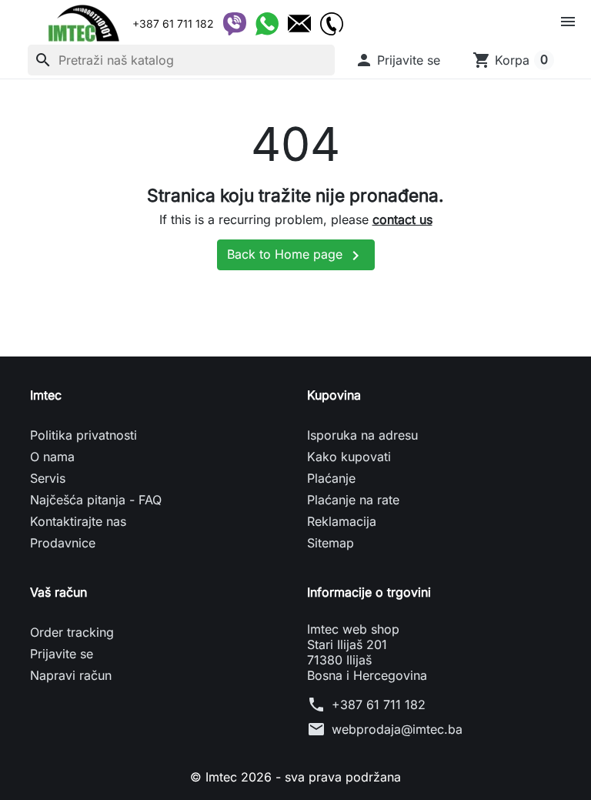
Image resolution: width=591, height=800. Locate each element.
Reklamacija (341, 521)
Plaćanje (331, 478)
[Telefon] (331, 23)
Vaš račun (58, 592)
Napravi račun (71, 675)
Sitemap (330, 543)
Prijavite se (61, 653)
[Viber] (234, 23)
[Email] (299, 23)
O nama (52, 456)
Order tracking (72, 632)
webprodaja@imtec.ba (397, 729)
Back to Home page (296, 255)
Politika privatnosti (83, 435)
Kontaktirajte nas (78, 521)
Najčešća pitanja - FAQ (96, 499)
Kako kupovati (349, 456)
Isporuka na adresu (362, 435)
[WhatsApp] (267, 23)
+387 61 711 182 (379, 704)
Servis (47, 478)
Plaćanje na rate (353, 499)
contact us (402, 219)
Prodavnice (62, 543)
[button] (397, 60)
